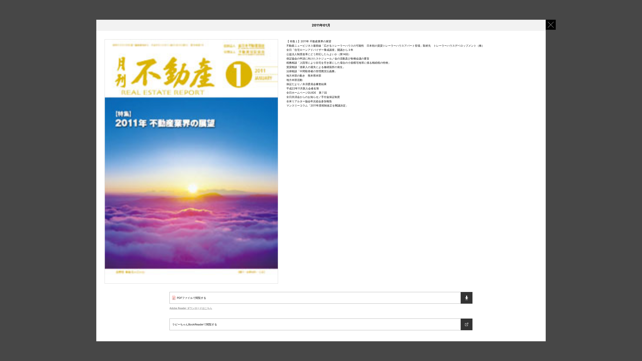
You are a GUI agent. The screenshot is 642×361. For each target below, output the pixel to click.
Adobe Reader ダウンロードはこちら (191, 308)
